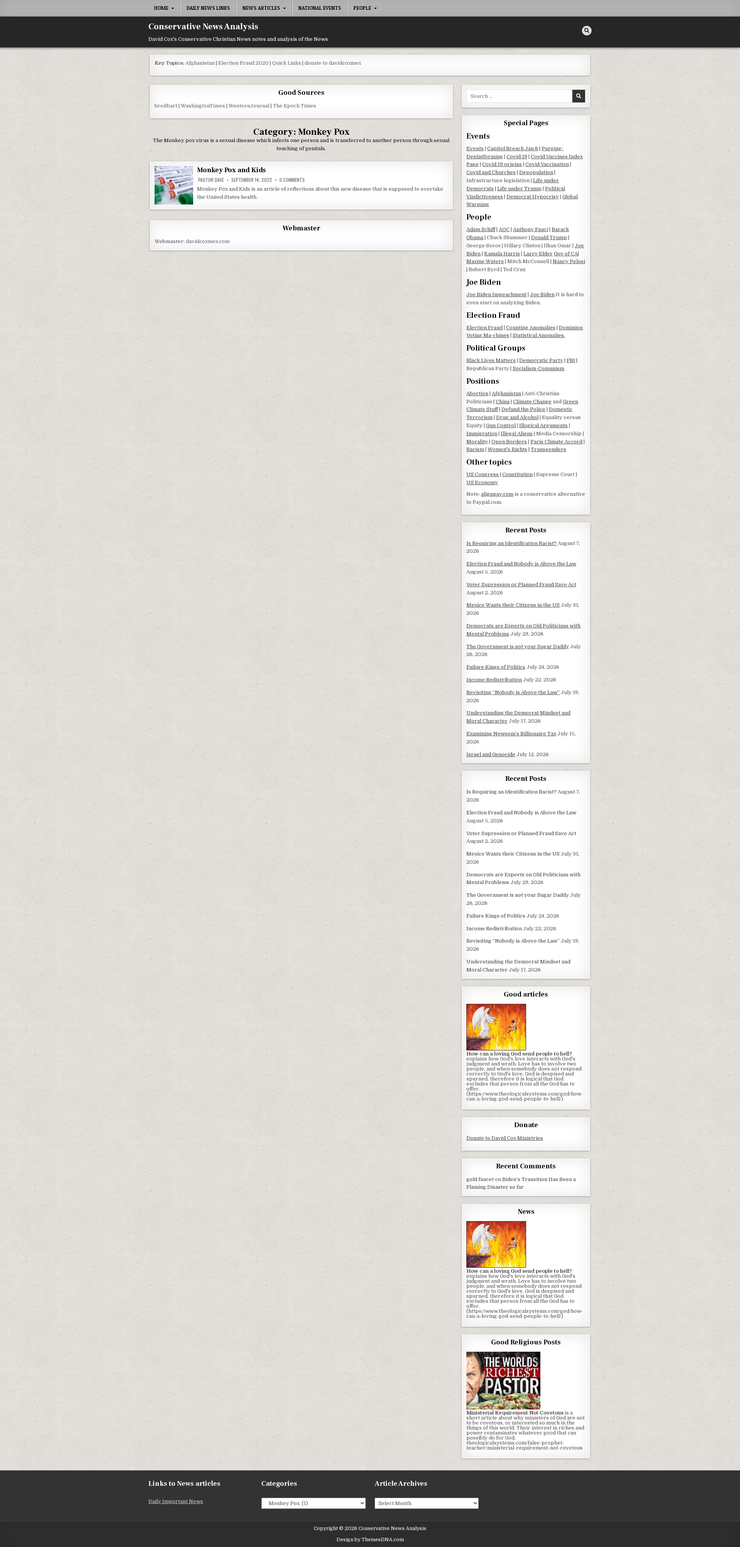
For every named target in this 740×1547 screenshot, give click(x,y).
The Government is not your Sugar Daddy (517, 646)
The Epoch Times (294, 106)
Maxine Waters (485, 261)
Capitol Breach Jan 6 (512, 148)
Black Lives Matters (491, 360)
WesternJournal (249, 106)
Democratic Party (541, 360)
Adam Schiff (480, 229)
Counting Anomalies (530, 328)
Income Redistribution (494, 680)
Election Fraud (484, 328)
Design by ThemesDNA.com (370, 1539)
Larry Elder (538, 254)
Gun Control (501, 425)
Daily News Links (208, 8)
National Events (319, 8)
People (362, 8)
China (503, 401)
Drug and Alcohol (517, 417)
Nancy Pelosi (569, 261)
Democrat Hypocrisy (532, 197)
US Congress (482, 474)
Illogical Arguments (543, 425)
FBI (571, 360)
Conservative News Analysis (203, 26)
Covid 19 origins (502, 164)
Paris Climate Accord (556, 442)
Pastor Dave (211, 180)
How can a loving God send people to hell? (519, 1054)
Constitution (517, 474)
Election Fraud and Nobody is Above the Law (521, 564)
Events (475, 148)
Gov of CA (566, 254)
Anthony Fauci (530, 229)
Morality (477, 442)
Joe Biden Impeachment (496, 294)
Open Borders (509, 442)
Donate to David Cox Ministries (504, 1138)
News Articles (261, 8)
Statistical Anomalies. (539, 335)
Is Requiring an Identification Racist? (511, 543)
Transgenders (548, 449)
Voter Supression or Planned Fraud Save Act (521, 584)
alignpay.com (497, 494)
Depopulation (536, 172)
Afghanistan (200, 63)
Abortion (477, 393)
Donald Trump (549, 237)
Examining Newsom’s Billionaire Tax (511, 734)
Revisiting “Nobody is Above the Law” (513, 692)
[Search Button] (587, 30)
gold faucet (480, 1179)
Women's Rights (507, 449)
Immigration (481, 433)
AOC (504, 229)
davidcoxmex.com (208, 241)
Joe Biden (542, 294)
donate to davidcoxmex (332, 63)
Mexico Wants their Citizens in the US (513, 605)
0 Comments (292, 180)
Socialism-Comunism (538, 368)
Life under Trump (519, 188)
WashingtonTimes (203, 106)
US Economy (482, 482)
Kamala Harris (502, 254)
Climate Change (532, 401)
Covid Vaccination (547, 164)
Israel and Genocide (490, 754)
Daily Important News (175, 1501)
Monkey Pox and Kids (231, 170)
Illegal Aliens (517, 433)
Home (161, 8)
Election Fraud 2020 (243, 63)
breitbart (166, 106)
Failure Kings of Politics (495, 667)
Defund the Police (523, 409)
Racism (475, 449)
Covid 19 (516, 156)
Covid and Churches (491, 172)
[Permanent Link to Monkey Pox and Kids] (174, 185)
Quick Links (286, 63)
